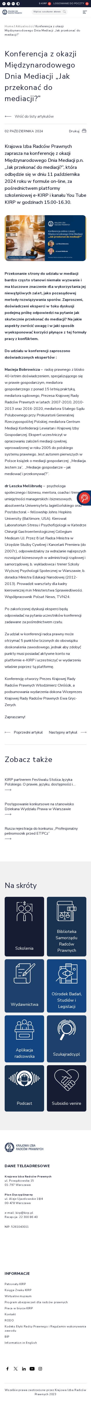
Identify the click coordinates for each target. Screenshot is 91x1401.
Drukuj (74, 131)
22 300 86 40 (28, 1217)
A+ (13, 3)
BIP (7, 1337)
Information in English (21, 1343)
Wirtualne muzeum (18, 1296)
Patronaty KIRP (15, 1284)
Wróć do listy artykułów (34, 116)
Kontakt (10, 1314)
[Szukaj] (64, 12)
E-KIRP (43, 3)
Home (9, 26)
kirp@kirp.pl (24, 1213)
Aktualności (24, 26)
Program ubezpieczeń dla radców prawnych (36, 1302)
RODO (9, 1320)
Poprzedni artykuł (28, 732)
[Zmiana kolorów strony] (18, 3)
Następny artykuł (63, 732)
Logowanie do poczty (68, 3)
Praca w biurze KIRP (19, 1308)
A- (4, 3)
